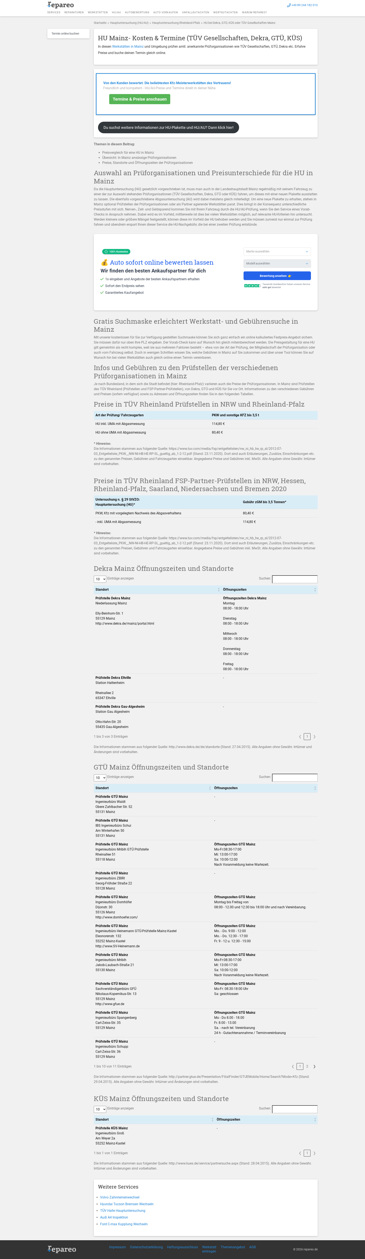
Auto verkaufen (165, 12)
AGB (252, 1247)
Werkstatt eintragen (209, 1249)
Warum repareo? (254, 12)
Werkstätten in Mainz (128, 46)
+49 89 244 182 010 (304, 5)
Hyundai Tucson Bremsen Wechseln (127, 1204)
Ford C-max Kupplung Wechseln (124, 1224)
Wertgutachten (225, 12)
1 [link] (307, 737)
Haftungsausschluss (182, 1247)
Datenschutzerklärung (146, 1247)
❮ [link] (300, 737)
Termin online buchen (65, 33)
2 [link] (307, 1066)
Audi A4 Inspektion (114, 1217)
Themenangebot (233, 1247)
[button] (219, 589)
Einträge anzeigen (120, 578)
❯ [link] (314, 737)
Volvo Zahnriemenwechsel (119, 1197)
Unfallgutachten (195, 12)
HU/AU (116, 12)
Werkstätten (98, 12)
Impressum (117, 1247)
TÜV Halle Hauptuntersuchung (122, 1211)
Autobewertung (137, 12)
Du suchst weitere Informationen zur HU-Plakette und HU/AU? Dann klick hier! (169, 127)
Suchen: (265, 578)
